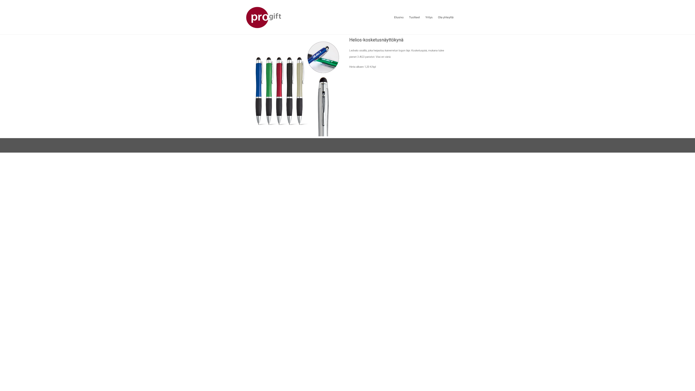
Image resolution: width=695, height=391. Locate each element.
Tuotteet (414, 17)
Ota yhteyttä (445, 17)
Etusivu (399, 17)
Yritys (429, 17)
